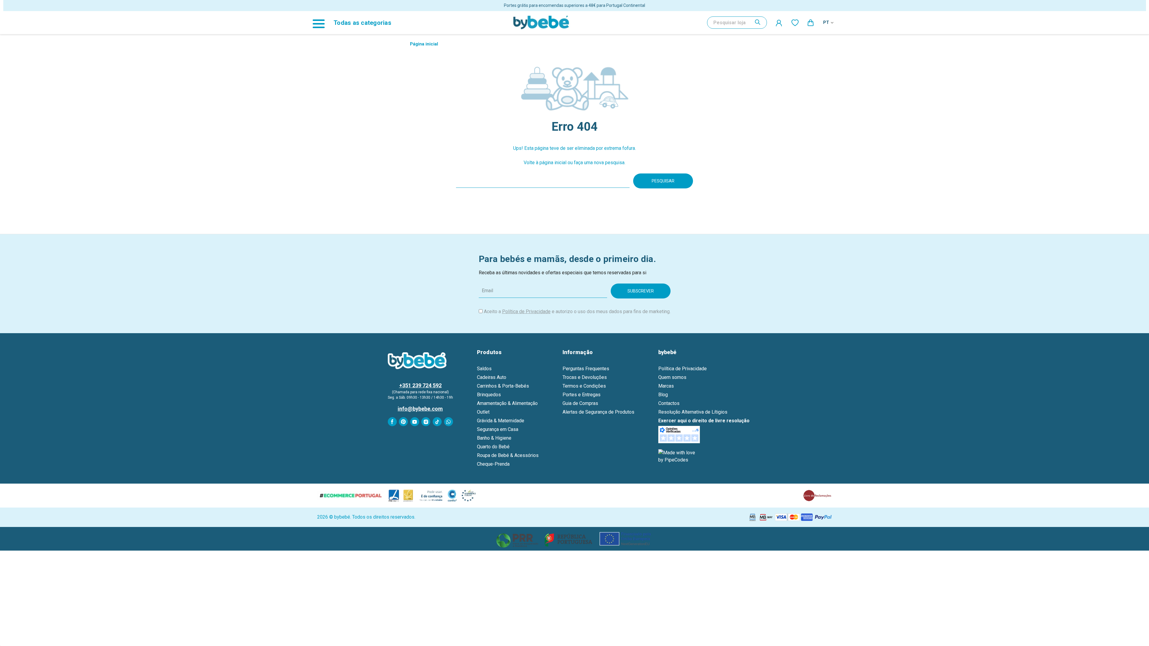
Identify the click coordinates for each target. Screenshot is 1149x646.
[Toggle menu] (322, 22)
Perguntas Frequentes (586, 368)
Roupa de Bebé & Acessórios (508, 455)
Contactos (669, 403)
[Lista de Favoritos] (795, 22)
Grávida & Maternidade (500, 420)
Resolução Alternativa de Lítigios (692, 412)
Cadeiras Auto (491, 377)
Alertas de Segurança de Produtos (598, 412)
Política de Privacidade (526, 311)
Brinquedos (489, 394)
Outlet (483, 412)
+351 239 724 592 (420, 385)
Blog (663, 394)
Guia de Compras (580, 403)
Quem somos (672, 377)
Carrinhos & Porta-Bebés (503, 386)
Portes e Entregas (582, 394)
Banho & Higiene (494, 438)
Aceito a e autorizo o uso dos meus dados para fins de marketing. (577, 311)
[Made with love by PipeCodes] (677, 456)
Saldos (484, 368)
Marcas (666, 386)
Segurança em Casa (497, 429)
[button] (574, 539)
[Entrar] (779, 22)
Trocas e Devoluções (585, 377)
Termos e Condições (584, 386)
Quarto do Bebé (493, 447)
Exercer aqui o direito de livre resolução (704, 420)
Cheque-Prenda (493, 464)
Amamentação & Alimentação (507, 403)
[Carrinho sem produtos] (811, 22)
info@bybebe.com (420, 409)
